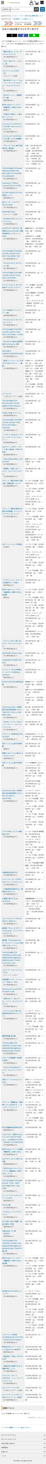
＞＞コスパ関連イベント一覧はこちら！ (16, 1427)
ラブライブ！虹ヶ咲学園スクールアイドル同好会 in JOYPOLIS (12, 672)
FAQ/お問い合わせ (8, 1443)
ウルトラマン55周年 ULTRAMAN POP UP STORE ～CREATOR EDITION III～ (12, 1337)
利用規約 (4, 1447)
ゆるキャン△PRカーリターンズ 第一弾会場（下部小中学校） (12, 449)
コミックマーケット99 (10, 1387)
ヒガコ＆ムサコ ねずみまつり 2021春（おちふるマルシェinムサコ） (12, 126)
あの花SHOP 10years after (12, 653)
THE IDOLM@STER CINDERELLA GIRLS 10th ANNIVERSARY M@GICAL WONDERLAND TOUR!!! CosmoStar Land (11, 957)
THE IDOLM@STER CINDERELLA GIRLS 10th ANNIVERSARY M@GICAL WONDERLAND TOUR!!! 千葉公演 (12, 1245)
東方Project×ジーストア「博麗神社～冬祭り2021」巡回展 (12, 1260)
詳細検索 (42, 9)
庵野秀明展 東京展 (9, 1036)
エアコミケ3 (6, 393)
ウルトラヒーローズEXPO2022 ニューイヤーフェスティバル (12, 1378)
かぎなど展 (6, 1205)
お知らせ (4, 1451)
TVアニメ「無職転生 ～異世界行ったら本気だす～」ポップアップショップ (12, 1104)
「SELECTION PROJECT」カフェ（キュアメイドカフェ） (12, 1070)
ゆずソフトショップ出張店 (12, 544)
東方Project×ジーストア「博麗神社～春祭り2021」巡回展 (12, 592)
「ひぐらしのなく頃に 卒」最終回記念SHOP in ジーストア (12, 1013)
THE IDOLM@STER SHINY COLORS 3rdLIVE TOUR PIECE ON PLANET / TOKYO (12, 332)
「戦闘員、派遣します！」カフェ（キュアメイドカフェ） (12, 471)
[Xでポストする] (12, 36)
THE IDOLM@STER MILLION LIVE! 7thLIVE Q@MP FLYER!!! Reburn (11, 403)
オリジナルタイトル (8, 1439)
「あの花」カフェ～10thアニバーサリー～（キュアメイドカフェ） (12, 724)
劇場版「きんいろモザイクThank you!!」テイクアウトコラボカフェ (12, 930)
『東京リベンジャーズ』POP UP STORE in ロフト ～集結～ (12, 363)
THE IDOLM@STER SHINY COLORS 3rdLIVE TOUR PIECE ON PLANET (12, 275)
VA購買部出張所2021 (10, 872)
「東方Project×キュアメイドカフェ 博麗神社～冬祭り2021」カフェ (12, 1171)
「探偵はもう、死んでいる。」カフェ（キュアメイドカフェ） (12, 1001)
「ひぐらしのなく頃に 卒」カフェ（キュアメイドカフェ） (12, 643)
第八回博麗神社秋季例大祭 (12, 1127)
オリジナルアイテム (8, 1435)
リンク (3, 1456)
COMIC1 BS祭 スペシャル (11, 413)
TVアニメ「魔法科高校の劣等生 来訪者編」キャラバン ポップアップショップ (12, 511)
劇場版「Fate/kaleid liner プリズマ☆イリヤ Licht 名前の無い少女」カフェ (12, 943)
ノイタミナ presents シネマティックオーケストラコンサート (12, 437)
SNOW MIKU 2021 (8, 211)
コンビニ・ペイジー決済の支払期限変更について (27, 16)
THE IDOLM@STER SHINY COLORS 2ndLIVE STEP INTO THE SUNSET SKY (12, 253)
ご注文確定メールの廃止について (22, 19)
